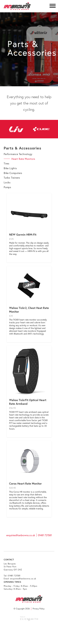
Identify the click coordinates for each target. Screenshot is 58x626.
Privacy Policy (39, 608)
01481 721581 (45, 535)
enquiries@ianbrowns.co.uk (20, 535)
